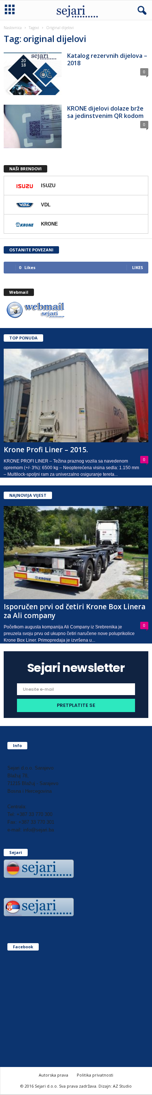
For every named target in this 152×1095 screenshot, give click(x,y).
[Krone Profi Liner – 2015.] (76, 395)
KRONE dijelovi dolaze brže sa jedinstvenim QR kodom (105, 112)
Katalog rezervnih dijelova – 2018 (107, 59)
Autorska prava (53, 1075)
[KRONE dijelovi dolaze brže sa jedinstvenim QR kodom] (33, 126)
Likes (137, 267)
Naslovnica (13, 27)
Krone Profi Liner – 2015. (46, 449)
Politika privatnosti (95, 1075)
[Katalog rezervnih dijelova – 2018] (33, 73)
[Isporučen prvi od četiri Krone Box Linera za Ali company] (76, 552)
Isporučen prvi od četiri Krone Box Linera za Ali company (74, 611)
